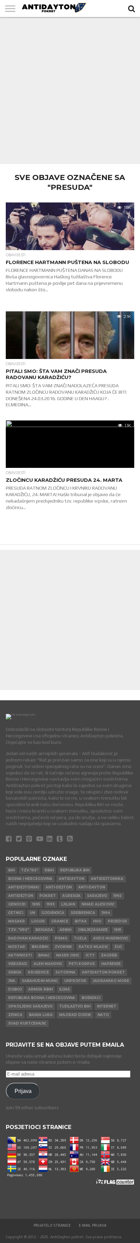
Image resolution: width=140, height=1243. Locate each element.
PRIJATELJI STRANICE (52, 1225)
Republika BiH (74, 870)
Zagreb (109, 955)
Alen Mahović (48, 964)
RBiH (49, 870)
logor (38, 921)
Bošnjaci (91, 998)
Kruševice (38, 972)
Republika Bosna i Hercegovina (41, 998)
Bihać (44, 955)
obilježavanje (93, 930)
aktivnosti (20, 955)
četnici (15, 913)
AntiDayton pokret (103, 972)
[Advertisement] (70, 90)
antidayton (71, 879)
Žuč (118, 947)
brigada (44, 930)
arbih (65, 930)
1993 (51, 904)
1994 (106, 913)
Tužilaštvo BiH (74, 1006)
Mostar (16, 947)
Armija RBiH (40, 989)
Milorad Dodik (75, 1015)
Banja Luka (41, 1015)
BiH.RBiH (40, 947)
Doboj (15, 989)
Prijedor (117, 921)
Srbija (14, 972)
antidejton (20, 896)
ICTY (90, 955)
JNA (11, 981)
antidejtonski (23, 887)
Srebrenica (83, 913)
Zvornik (63, 947)
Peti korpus (82, 964)
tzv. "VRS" (18, 930)
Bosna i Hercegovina (30, 879)
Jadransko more (111, 981)
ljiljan (68, 904)
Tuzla (80, 938)
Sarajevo (97, 896)
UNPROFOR (75, 981)
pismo (61, 938)
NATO (103, 1015)
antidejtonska (107, 879)
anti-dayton (91, 887)
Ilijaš (64, 989)
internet (106, 1006)
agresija (71, 896)
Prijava (23, 1091)
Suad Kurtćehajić (27, 1023)
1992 (117, 896)
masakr (16, 921)
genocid (17, 904)
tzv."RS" (29, 870)
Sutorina (65, 972)
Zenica (15, 1015)
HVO (97, 921)
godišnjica (52, 913)
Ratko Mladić (93, 947)
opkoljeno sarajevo (30, 1006)
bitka (81, 921)
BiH (11, 870)
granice (59, 921)
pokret (47, 896)
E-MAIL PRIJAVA (92, 1225)
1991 (117, 930)
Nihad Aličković (98, 904)
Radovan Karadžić (28, 938)
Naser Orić (67, 955)
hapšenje (111, 964)
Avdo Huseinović (110, 938)
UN (32, 913)
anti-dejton (59, 887)
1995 (36, 904)
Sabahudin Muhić (40, 981)
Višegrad (17, 964)
